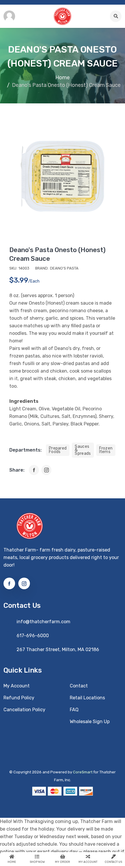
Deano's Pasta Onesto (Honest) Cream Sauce (57, 254)
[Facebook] (34, 470)
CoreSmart (82, 772)
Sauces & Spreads (83, 450)
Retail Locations (87, 697)
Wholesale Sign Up (90, 721)
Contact (79, 686)
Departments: (25, 450)
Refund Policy (18, 697)
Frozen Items (106, 450)
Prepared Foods (58, 450)
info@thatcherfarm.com (43, 621)
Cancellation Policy (24, 709)
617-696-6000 (33, 635)
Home (62, 77)
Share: (16, 470)
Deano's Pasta (64, 268)
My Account (16, 686)
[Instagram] (46, 470)
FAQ (74, 709)
